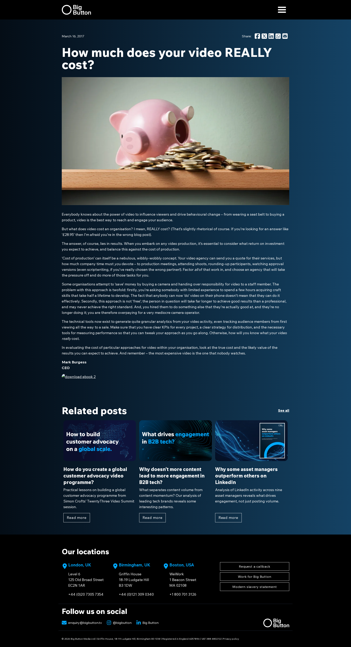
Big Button (150, 623)
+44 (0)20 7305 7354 (85, 594)
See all (283, 410)
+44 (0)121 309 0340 (136, 594)
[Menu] (282, 9)
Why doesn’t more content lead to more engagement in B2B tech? (172, 475)
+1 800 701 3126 (182, 594)
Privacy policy (231, 638)
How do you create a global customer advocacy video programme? (95, 475)
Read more (77, 517)
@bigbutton (122, 623)
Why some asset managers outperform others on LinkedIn (246, 475)
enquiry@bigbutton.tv (85, 623)
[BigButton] (76, 10)
